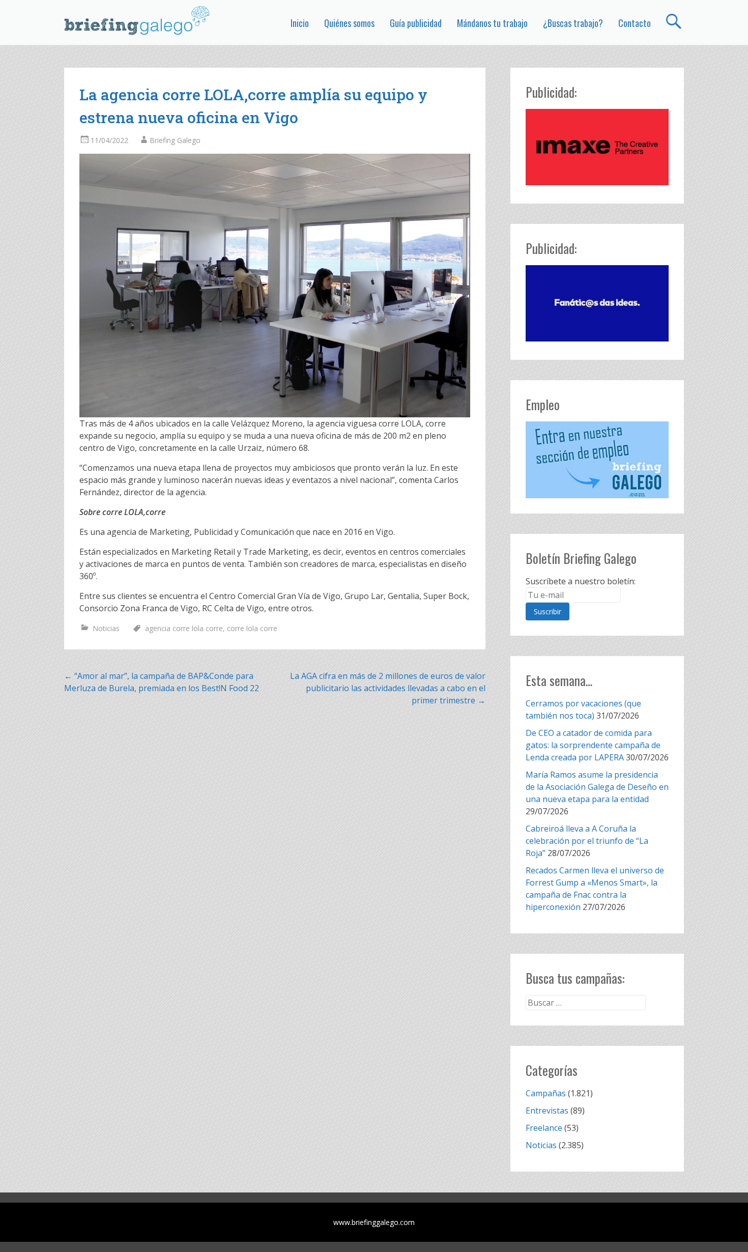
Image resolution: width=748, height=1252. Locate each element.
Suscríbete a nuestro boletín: (581, 581)
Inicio (300, 23)
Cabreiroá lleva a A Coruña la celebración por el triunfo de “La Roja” (587, 841)
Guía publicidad (416, 23)
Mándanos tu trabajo (492, 23)
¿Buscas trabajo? (573, 23)
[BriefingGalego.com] (137, 20)
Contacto (634, 23)
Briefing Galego (175, 140)
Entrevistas (547, 1110)
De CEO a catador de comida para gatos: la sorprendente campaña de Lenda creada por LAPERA (593, 745)
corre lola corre (252, 628)
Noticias (106, 628)
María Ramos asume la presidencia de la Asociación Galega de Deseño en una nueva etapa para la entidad (597, 787)
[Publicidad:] (597, 182)
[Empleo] (597, 459)
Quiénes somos (349, 23)
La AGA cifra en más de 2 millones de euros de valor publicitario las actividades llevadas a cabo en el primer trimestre (387, 688)
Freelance (544, 1127)
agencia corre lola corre (184, 628)
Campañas (546, 1093)
